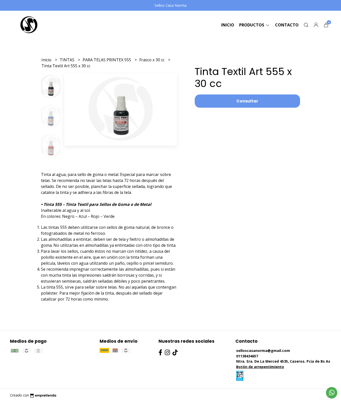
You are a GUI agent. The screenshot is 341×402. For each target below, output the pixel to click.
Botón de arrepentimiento (260, 366)
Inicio (227, 25)
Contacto (287, 25)
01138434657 (247, 356)
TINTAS (67, 60)
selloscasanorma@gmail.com (263, 350)
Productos (252, 25)
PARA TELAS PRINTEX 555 (107, 60)
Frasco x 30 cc (152, 60)
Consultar (247, 101)
